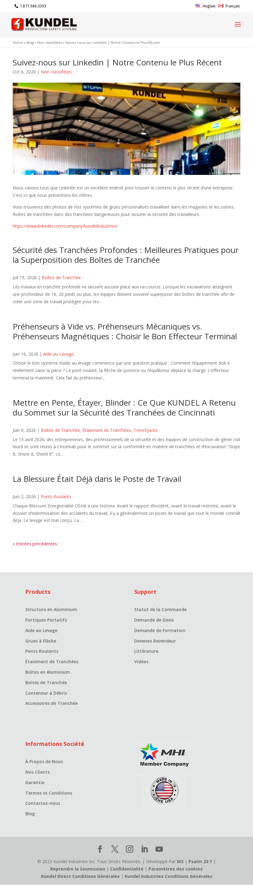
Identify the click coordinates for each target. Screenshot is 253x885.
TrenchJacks (146, 430)
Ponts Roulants (56, 496)
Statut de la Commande (160, 609)
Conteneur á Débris (46, 693)
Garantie (34, 782)
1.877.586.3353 (33, 6)
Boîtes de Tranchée (61, 277)
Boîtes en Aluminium (47, 672)
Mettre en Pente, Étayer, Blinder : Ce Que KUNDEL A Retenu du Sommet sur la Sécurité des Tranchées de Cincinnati (124, 407)
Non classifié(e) (49, 42)
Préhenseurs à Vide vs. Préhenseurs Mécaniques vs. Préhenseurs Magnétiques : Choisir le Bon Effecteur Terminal (125, 331)
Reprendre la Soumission (77, 869)
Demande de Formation (159, 630)
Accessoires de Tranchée (51, 703)
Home (18, 42)
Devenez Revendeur (155, 641)
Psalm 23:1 (200, 861)
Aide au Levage (58, 354)
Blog (30, 42)
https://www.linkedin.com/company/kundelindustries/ (65, 226)
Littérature (146, 651)
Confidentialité (126, 869)
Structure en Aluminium (51, 609)
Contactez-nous (42, 803)
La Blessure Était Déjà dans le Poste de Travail (97, 478)
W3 (180, 861)
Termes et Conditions (48, 793)
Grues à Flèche (40, 641)
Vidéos (141, 661)
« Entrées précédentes (35, 544)
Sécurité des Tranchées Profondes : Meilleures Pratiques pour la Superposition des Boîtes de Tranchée (125, 254)
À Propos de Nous (44, 761)
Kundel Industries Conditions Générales (168, 876)
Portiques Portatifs (46, 620)
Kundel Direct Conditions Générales (80, 876)
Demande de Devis (154, 620)
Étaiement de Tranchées (106, 430)
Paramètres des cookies (175, 869)
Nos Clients (37, 772)
